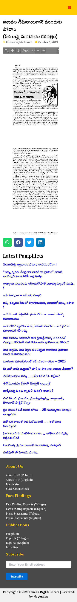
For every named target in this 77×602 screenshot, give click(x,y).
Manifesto (12, 484)
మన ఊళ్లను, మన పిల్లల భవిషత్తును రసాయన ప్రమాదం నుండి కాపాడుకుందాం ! (35, 351)
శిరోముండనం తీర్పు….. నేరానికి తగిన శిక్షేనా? (31, 376)
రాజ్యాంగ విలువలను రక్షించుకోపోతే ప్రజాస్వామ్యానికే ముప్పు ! (38, 285)
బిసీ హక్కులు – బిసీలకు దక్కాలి (22, 295)
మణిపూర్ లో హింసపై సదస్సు (20, 452)
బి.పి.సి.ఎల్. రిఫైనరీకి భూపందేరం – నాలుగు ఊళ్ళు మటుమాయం (33, 316)
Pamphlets (12, 533)
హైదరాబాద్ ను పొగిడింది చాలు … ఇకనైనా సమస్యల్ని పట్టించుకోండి (35, 435)
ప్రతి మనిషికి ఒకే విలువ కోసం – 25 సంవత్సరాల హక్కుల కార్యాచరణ (37, 411)
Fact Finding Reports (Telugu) (26, 504)
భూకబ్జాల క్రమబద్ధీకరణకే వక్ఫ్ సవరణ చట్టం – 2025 (34, 361)
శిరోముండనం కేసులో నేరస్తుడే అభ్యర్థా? (27, 383)
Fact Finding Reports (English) (26, 509)
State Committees (17, 488)
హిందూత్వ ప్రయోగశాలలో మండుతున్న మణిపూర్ (32, 445)
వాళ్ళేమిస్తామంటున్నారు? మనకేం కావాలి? (28, 390)
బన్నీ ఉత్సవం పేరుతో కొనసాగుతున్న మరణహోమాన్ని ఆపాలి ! (38, 304)
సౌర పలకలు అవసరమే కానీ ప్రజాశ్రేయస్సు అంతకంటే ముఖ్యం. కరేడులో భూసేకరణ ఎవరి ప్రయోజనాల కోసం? (36, 339)
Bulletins (12, 547)
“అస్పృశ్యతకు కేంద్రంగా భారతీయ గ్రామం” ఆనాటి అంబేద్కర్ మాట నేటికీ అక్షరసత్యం (32, 273)
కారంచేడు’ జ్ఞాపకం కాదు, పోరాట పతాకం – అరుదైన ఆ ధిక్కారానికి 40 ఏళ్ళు (36, 328)
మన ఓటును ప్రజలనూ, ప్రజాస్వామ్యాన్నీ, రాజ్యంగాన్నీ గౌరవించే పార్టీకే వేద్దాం (33, 400)
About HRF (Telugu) (19, 475)
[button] (7, 242)
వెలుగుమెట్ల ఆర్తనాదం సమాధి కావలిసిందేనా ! (30, 264)
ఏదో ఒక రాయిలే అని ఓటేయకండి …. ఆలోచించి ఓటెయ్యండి (32, 423)
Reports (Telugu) (17, 538)
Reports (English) (17, 542)
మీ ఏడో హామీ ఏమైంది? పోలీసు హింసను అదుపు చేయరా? (38, 368)
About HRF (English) (19, 479)
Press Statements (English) (23, 518)
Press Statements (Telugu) (23, 513)
